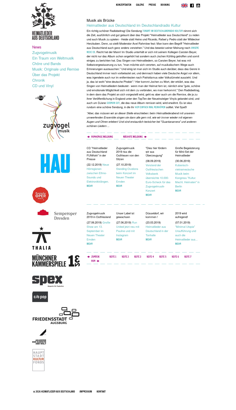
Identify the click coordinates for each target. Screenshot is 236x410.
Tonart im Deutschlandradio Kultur (163, 31)
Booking (165, 4)
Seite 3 (137, 256)
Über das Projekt (46, 74)
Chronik (38, 80)
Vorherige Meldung (102, 136)
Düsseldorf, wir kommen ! (155, 215)
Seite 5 (162, 256)
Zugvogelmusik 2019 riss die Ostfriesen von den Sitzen (127, 153)
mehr (90, 186)
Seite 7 (187, 256)
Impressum (85, 391)
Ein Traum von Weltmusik (53, 58)
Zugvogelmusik (44, 52)
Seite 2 (125, 256)
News (36, 47)
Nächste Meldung (133, 136)
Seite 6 (175, 256)
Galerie (140, 4)
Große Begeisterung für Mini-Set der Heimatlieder (187, 151)
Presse (152, 4)
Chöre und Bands (46, 63)
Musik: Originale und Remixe (55, 69)
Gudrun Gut (113, 103)
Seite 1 (112, 256)
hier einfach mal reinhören (150, 107)
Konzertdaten (123, 4)
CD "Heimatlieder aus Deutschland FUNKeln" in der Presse (97, 153)
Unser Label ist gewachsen (125, 215)
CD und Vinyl (42, 85)
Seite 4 (150, 256)
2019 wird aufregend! (181, 215)
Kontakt (101, 391)
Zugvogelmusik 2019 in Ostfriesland (99, 215)
